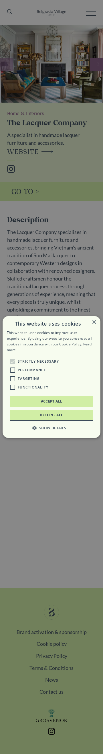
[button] (12, 361)
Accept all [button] (51, 401)
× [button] (94, 322)
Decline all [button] (51, 415)
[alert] (51, 377)
